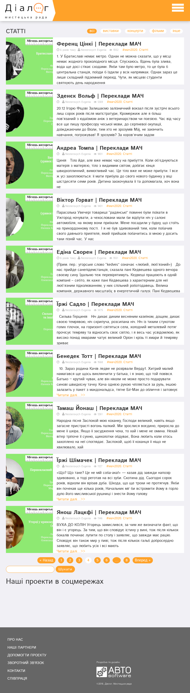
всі (92, 31)
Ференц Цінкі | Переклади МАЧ (99, 44)
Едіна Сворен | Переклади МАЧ (99, 252)
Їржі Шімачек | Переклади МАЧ (99, 460)
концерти (135, 31)
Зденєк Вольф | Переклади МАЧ (100, 96)
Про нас (15, 639)
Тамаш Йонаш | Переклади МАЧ (99, 408)
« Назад (46, 560)
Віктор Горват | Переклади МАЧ (99, 200)
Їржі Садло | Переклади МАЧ (95, 304)
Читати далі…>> (71, 395)
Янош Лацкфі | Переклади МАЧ (99, 512)
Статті (143, 50)
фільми (158, 31)
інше (176, 31)
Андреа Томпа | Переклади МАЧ (99, 148)
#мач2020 (129, 50)
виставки (111, 31)
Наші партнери (21, 647)
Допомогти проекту (26, 655)
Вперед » (143, 560)
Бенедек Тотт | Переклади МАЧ (99, 356)
